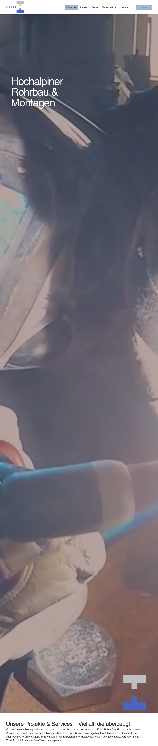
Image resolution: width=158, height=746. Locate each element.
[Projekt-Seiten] (88, 7)
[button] (154, 710)
